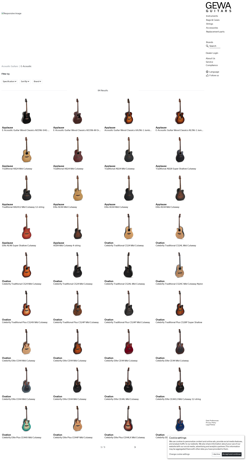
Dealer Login (212, 53)
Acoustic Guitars (10, 66)
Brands (209, 42)
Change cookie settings (179, 454)
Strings (209, 24)
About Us (210, 59)
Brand (36, 81)
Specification (9, 81)
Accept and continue (232, 454)
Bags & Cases (212, 20)
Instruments (212, 16)
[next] (135, 447)
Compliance (212, 65)
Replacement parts (215, 32)
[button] (225, 71)
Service (209, 62)
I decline (216, 454)
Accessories (212, 28)
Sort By (24, 81)
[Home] (218, 7)
